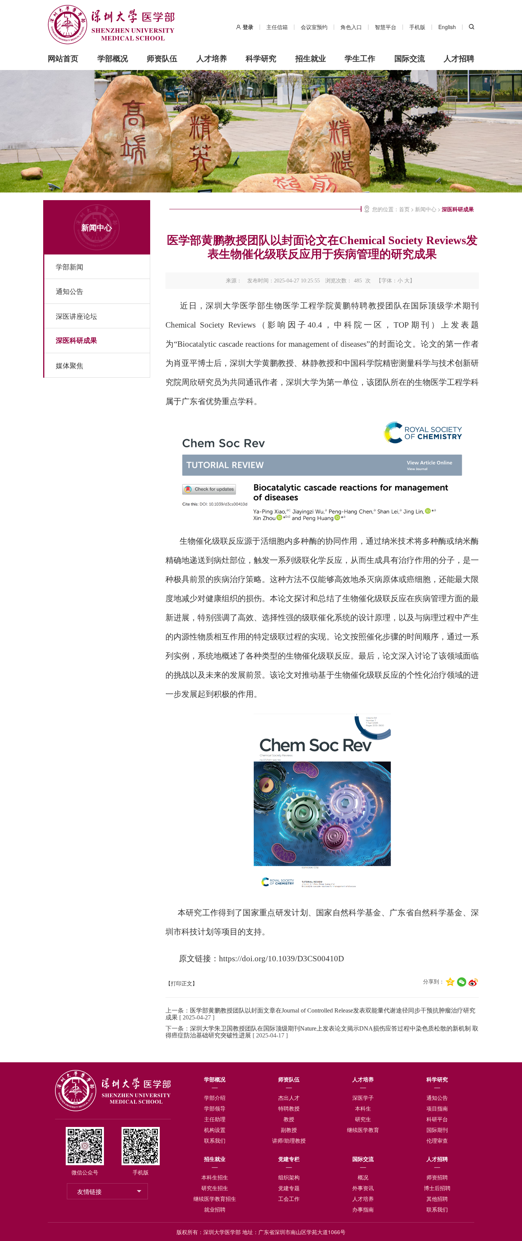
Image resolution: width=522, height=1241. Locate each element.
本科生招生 (214, 1177)
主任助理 (214, 1119)
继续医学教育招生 (214, 1198)
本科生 (363, 1108)
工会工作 (289, 1198)
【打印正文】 (181, 984)
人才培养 (211, 58)
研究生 (363, 1119)
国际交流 (409, 58)
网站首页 (63, 58)
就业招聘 (214, 1209)
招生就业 (310, 58)
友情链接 (89, 1191)
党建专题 (289, 1188)
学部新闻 (69, 266)
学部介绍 (214, 1097)
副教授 (289, 1129)
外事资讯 (363, 1188)
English (447, 27)
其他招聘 (437, 1198)
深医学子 (363, 1097)
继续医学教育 (363, 1129)
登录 (248, 27)
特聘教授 (289, 1108)
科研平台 (437, 1119)
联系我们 (214, 1140)
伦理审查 (437, 1140)
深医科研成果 (76, 340)
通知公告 (69, 291)
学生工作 (360, 58)
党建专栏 (289, 1159)
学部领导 (214, 1108)
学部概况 (112, 58)
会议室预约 (314, 27)
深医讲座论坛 (76, 316)
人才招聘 (459, 58)
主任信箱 (277, 27)
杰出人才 (289, 1097)
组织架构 (289, 1177)
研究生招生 (214, 1188)
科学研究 (261, 58)
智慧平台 (385, 27)
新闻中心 (96, 227)
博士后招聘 (437, 1188)
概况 (363, 1177)
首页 (404, 209)
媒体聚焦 (69, 365)
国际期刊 (437, 1129)
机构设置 (214, 1129)
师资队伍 (162, 58)
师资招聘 (437, 1177)
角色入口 (351, 27)
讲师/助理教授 (289, 1140)
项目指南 (437, 1108)
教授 (289, 1119)
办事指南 (363, 1209)
